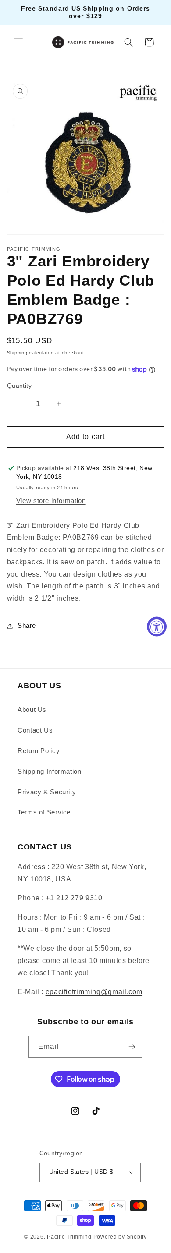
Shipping (17, 352)
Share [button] (27, 625)
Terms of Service (44, 812)
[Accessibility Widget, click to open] (157, 627)
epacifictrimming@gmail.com (94, 991)
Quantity (19, 385)
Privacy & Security (47, 792)
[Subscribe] (131, 1046)
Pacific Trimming (69, 1236)
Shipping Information (50, 771)
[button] (18, 42)
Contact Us (35, 730)
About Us (32, 709)
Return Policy (39, 750)
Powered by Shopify (120, 1236)
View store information (51, 500)
